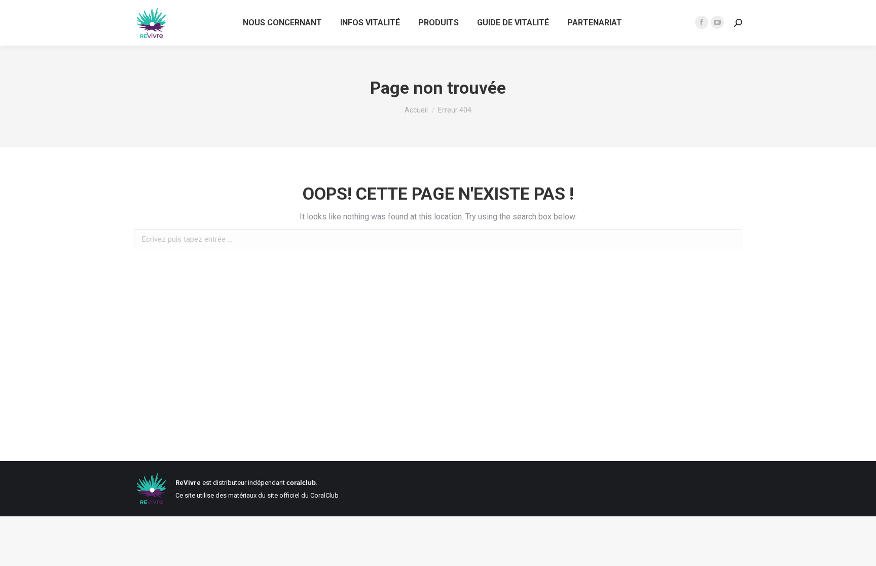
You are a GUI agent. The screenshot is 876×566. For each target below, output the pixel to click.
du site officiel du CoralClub (298, 495)
